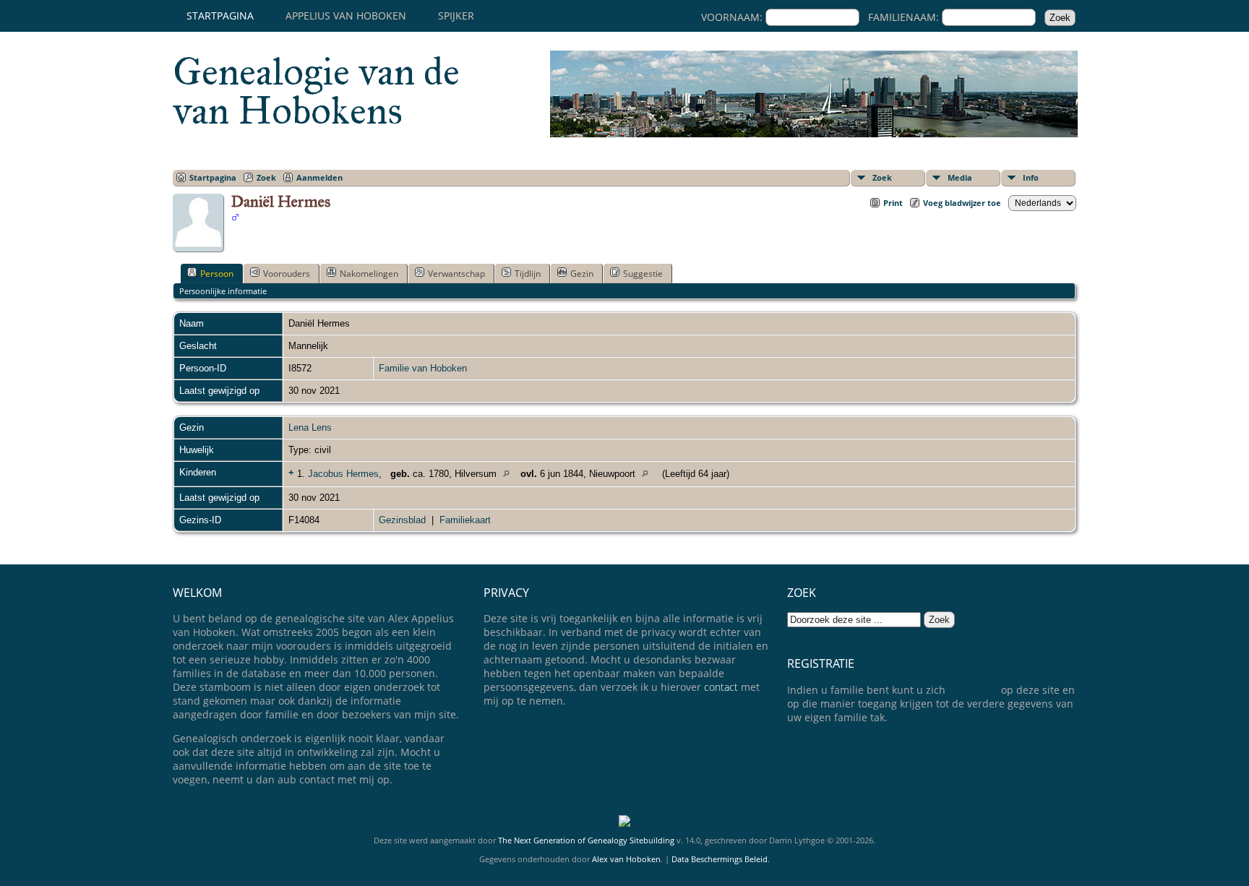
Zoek (882, 177)
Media (960, 177)
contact (721, 687)
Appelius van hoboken (346, 15)
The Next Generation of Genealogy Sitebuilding (586, 840)
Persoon (216, 273)
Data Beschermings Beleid (719, 858)
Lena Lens (310, 427)
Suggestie (643, 273)
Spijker (456, 15)
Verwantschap (456, 273)
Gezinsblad (402, 520)
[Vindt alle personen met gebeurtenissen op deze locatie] (509, 473)
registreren (973, 690)
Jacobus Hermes (343, 473)
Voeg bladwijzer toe (962, 202)
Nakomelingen (369, 273)
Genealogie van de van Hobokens (316, 91)
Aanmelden (319, 177)
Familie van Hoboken (423, 368)
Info (1031, 177)
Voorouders (286, 273)
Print (893, 202)
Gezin (581, 273)
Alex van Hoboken (626, 858)
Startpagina (220, 15)
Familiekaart (465, 520)
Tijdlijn (528, 273)
